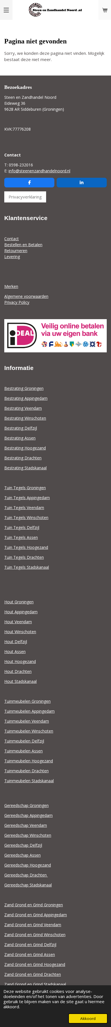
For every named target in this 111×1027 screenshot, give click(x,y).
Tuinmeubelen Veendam (26, 721)
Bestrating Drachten (23, 458)
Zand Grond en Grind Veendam (32, 924)
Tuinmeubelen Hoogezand (28, 761)
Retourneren (15, 250)
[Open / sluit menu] (6, 10)
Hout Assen (15, 651)
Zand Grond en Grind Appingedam (35, 914)
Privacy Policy (16, 302)
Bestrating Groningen (24, 388)
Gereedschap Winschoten (27, 835)
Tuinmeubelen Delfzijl (24, 741)
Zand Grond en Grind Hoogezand (34, 964)
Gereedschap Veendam (25, 825)
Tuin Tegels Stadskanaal (26, 567)
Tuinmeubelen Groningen (27, 701)
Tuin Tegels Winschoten (26, 517)
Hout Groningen (19, 602)
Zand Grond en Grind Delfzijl (30, 944)
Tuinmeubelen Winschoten (28, 731)
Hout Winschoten (20, 631)
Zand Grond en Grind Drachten (32, 974)
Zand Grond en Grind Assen (29, 954)
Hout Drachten (18, 671)
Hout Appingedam (21, 611)
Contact (11, 238)
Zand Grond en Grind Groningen (33, 904)
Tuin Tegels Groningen (25, 487)
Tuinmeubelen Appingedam (29, 711)
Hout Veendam (18, 621)
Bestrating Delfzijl (20, 428)
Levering (12, 256)
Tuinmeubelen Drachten (26, 770)
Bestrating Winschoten (25, 418)
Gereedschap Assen (22, 855)
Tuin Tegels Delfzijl (21, 527)
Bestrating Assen (20, 438)
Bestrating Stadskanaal (25, 467)
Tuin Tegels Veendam (24, 507)
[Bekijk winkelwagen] (104, 10)
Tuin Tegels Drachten (24, 557)
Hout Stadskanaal (20, 681)
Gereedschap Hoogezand (27, 865)
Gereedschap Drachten (26, 875)
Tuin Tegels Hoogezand (26, 547)
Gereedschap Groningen (26, 805)
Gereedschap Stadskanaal (28, 885)
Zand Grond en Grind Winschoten (34, 934)
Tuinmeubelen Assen (23, 751)
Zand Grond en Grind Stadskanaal (35, 984)
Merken (11, 286)
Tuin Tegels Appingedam (27, 497)
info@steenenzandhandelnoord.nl (39, 170)
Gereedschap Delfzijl (23, 845)
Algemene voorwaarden (26, 296)
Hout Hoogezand (20, 661)
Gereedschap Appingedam (28, 815)
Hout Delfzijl (15, 641)
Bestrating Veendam (23, 408)
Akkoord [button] (88, 1018)
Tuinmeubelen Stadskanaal (29, 780)
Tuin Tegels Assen (21, 537)
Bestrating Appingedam (26, 398)
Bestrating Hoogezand (25, 448)
